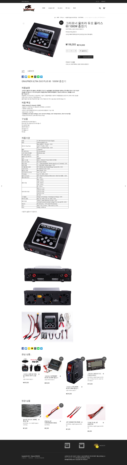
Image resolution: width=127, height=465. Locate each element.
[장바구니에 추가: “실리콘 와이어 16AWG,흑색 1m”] (39, 419)
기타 (30, 423)
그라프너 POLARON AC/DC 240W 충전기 (72, 387)
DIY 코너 (68, 8)
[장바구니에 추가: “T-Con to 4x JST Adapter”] (104, 422)
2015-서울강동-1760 (70, 458)
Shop (58, 17)
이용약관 (30, 458)
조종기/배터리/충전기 (78, 29)
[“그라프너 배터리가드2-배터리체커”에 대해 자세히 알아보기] (104, 373)
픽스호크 (60, 8)
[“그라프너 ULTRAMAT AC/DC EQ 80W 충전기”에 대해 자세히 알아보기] (61, 376)
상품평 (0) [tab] (30, 71)
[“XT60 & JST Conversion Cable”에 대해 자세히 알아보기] (61, 421)
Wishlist (103, 1)
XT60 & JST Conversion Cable (51, 422)
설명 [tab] (23, 71)
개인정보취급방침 (39, 458)
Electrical (80, 17)
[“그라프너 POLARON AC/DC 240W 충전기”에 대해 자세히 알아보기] (82, 387)
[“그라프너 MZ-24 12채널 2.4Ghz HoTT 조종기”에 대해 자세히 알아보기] (39, 374)
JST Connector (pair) (73, 422)
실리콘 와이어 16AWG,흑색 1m (30, 420)
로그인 (97, 1)
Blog (74, 8)
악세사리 (96, 379)
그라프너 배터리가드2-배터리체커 (94, 374)
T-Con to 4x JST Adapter (93, 423)
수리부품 (91, 379)
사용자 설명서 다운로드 (29, 212)
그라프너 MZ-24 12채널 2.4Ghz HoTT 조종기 (30, 375)
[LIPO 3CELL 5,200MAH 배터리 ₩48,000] (1, 186)
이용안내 (24, 458)
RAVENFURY (102, 445)
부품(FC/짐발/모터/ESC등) (71, 17)
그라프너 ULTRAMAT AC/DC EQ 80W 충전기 (51, 377)
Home (43, 8)
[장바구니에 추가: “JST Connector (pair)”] (82, 422)
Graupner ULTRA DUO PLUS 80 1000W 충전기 (44, 81)
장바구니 (84, 51)
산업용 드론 (51, 8)
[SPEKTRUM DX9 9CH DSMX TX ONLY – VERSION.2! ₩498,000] (125, 186)
